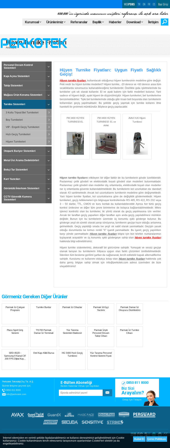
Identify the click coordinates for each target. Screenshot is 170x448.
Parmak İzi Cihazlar (72, 307)
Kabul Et (139, 439)
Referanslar (78, 22)
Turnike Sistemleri (14, 104)
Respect (50, 422)
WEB (129, 4)
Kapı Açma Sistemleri (16, 76)
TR (139, 4)
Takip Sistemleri (13, 85)
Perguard (144, 414)
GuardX (54, 414)
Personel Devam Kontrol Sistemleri (18, 66)
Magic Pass (106, 414)
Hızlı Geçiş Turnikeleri (18, 134)
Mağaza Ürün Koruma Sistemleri (23, 94)
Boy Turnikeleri (14, 119)
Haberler (115, 22)
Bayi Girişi (163, 4)
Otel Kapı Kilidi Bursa (43, 353)
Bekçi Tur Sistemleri (16, 169)
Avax (17, 414)
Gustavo (69, 414)
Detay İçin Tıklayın (132, 399)
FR (149, 4)
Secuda (70, 422)
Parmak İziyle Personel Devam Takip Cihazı (100, 333)
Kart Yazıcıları (12, 179)
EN (144, 4)
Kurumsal (32, 22)
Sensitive (92, 422)
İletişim (153, 22)
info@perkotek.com (117, 262)
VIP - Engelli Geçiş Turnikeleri (22, 127)
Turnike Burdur (43, 307)
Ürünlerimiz (55, 22)
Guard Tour (36, 414)
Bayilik (97, 22)
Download (133, 22)
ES (154, 4)
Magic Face (86, 414)
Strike (115, 422)
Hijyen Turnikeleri (16, 141)
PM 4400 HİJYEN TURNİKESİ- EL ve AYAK (106, 122)
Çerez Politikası (156, 439)
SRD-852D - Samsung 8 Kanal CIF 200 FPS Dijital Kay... (15, 356)
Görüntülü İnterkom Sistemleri (21, 188)
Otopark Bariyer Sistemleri (19, 151)
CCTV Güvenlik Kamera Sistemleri (18, 198)
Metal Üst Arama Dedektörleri (21, 160)
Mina (124, 414)
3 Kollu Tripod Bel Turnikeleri (22, 112)
